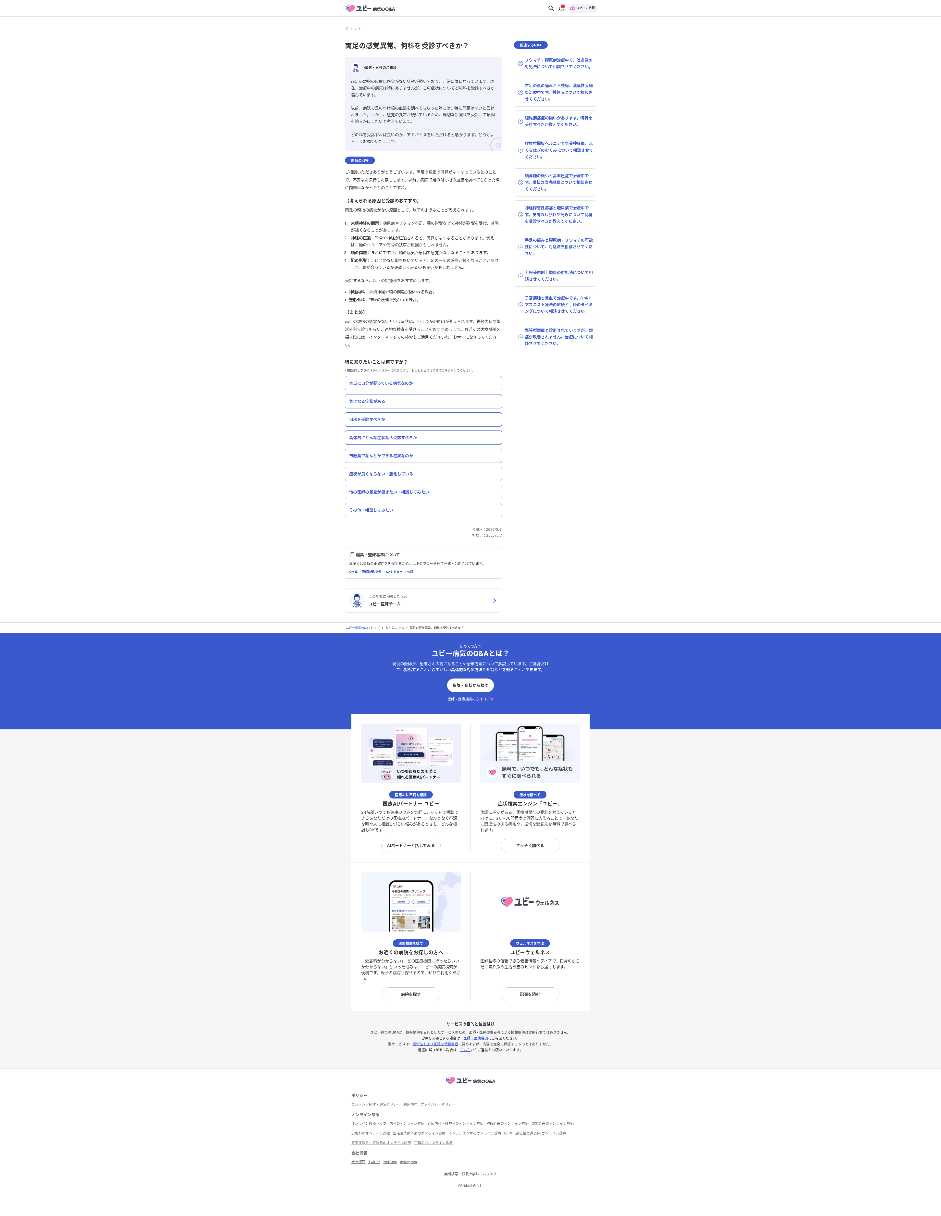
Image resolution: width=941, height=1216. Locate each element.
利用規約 (351, 370)
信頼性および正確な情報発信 (435, 1044)
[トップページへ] (470, 1084)
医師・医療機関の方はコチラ (470, 699)
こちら (465, 1050)
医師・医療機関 (475, 1038)
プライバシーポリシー (375, 370)
